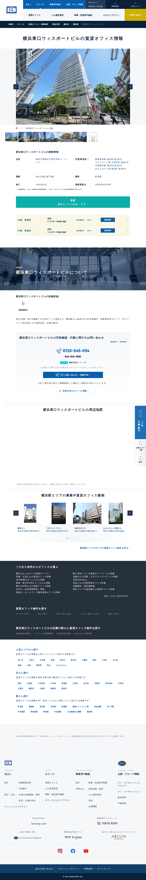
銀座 (19, 665)
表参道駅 (97, 707)
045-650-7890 (73, 356)
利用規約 (88, 869)
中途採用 (122, 803)
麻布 (94, 660)
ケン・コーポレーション (129, 791)
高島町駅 (115, 162)
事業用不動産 (55, 4)
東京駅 (20, 707)
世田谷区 (108, 683)
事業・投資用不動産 (83, 15)
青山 (49, 665)
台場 (29, 665)
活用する (80, 789)
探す (7, 783)
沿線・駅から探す (63, 614)
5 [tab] (76, 538)
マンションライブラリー (16, 807)
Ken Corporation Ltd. (12, 10)
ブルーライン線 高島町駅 (43, 634)
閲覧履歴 (115, 6)
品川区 (86, 683)
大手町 (104, 660)
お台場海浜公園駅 (74, 712)
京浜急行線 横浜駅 (63, 634)
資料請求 (107, 220)
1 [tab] (67, 538)
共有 (140, 462)
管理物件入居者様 (95, 6)
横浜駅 (110, 159)
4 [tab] (74, 538)
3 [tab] (71, 538)
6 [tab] (78, 538)
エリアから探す (22, 614)
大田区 (121, 683)
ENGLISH (91, 3)
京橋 (52, 660)
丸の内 (115, 660)
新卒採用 (122, 797)
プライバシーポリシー (69, 869)
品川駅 (42, 707)
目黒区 (97, 683)
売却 (91, 800)
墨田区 (31, 688)
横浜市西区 (50, 159)
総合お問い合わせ (44, 869)
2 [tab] (69, 538)
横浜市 (64, 688)
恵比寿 (73, 660)
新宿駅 (64, 707)
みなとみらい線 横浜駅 (83, 634)
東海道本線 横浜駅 (23, 634)
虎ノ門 (20, 660)
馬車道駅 (34, 712)
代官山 (62, 660)
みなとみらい (61, 665)
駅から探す (22, 696)
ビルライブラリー (111, 15)
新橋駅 (31, 707)
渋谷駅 (53, 707)
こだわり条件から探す (89, 614)
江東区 (20, 688)
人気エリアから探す (27, 649)
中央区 (53, 683)
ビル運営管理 (57, 15)
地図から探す (113, 614)
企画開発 (93, 806)
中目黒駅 (21, 712)
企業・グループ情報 (74, 4)
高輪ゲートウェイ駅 (81, 707)
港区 (19, 683)
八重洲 (84, 660)
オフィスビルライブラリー (57, 800)
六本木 (31, 660)
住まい (29, 4)
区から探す (42, 614)
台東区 (42, 688)
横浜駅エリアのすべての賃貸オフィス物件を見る (104, 548)
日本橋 (42, 660)
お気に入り (135, 6)
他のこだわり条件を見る (116, 596)
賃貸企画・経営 (96, 789)
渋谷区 (29, 683)
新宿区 (64, 683)
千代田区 (41, 683)
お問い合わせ (135, 15)
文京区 (75, 683)
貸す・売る (10, 795)
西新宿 (38, 665)
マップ (82, 363)
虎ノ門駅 (110, 707)
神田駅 (46, 712)
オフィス (40, 4)
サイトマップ (103, 869)
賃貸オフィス (51, 783)
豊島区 (53, 688)
